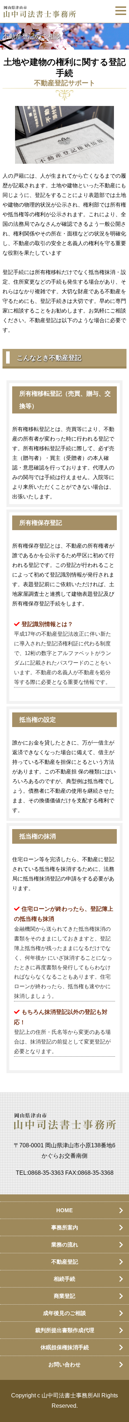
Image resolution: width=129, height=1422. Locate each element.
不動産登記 (64, 1262)
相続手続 (64, 1279)
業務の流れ (64, 1244)
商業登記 (64, 1296)
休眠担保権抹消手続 (64, 1347)
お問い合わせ (64, 1364)
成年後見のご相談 (64, 1313)
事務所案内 (64, 1227)
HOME (64, 1210)
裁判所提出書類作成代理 (64, 1330)
